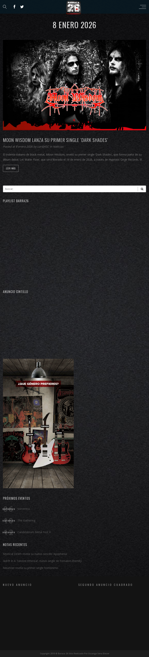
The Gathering (26, 520)
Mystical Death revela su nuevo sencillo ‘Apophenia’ (35, 554)
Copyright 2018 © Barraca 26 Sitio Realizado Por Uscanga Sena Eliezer (74, 653)
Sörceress (23, 509)
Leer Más (11, 168)
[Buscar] (142, 189)
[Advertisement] (74, 325)
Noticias (58, 146)
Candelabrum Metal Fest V (34, 532)
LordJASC (43, 146)
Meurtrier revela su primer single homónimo (30, 568)
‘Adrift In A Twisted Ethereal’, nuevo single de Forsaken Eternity (42, 561)
